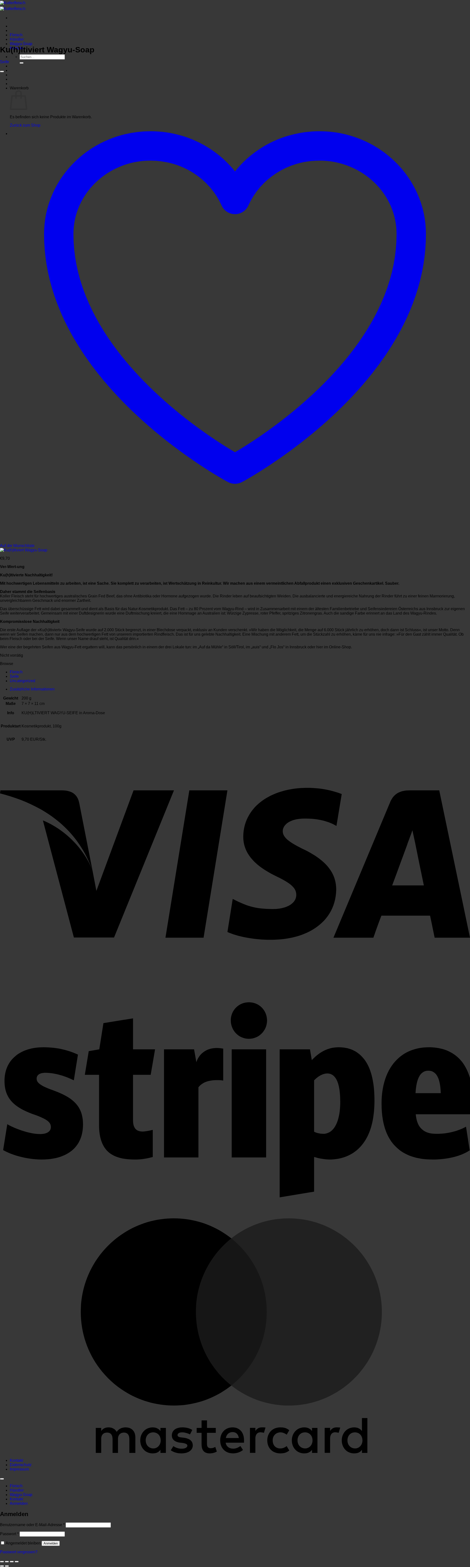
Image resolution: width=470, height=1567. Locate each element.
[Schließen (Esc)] (17, 1561)
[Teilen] (12, 1561)
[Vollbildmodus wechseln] (7, 1561)
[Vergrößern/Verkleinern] (2, 1561)
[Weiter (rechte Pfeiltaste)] (7, 1566)
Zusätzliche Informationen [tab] (32, 689)
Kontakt (16, 1460)
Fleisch (16, 35)
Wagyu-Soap (21, 44)
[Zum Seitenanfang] (2, 1479)
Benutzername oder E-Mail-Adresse (32, 1525)
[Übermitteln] (22, 63)
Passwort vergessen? (18, 1552)
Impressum (19, 1469)
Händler (17, 39)
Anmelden (51, 1543)
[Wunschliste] (2, 71)
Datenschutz (21, 1465)
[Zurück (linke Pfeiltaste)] (2, 1566)
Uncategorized (22, 681)
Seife (4, 62)
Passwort (9, 1534)
